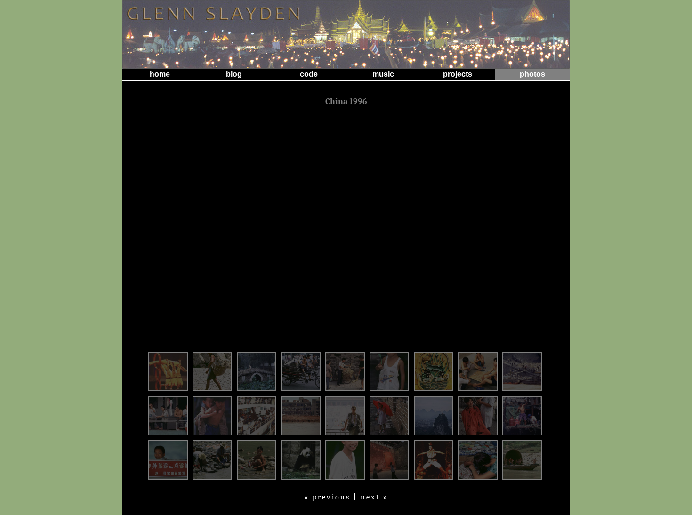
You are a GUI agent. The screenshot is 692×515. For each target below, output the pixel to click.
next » (374, 497)
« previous (327, 497)
